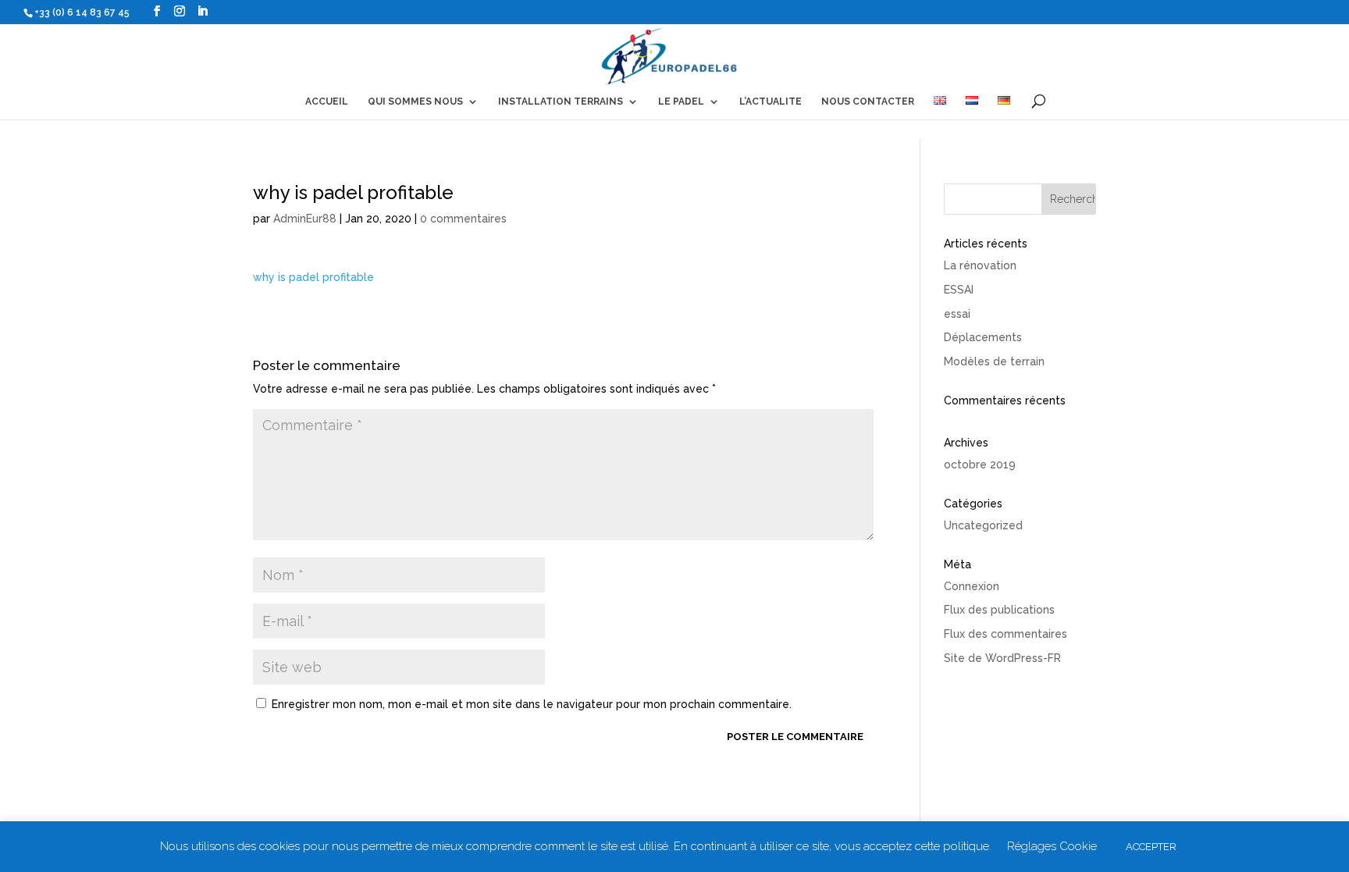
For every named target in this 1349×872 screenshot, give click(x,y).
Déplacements (983, 337)
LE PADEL (681, 101)
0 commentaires (463, 218)
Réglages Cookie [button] (1052, 846)
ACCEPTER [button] (1151, 846)
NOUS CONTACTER (867, 101)
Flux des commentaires (1005, 634)
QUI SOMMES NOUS (415, 101)
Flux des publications (999, 609)
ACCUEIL (326, 101)
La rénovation (980, 265)
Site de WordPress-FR (1002, 658)
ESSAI (958, 289)
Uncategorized (983, 525)
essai (957, 314)
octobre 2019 (980, 464)
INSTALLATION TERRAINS (560, 101)
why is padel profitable (313, 277)
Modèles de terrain (994, 361)
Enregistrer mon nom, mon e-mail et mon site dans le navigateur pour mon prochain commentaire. (532, 704)
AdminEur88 (304, 218)
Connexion (971, 586)
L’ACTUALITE (770, 101)
